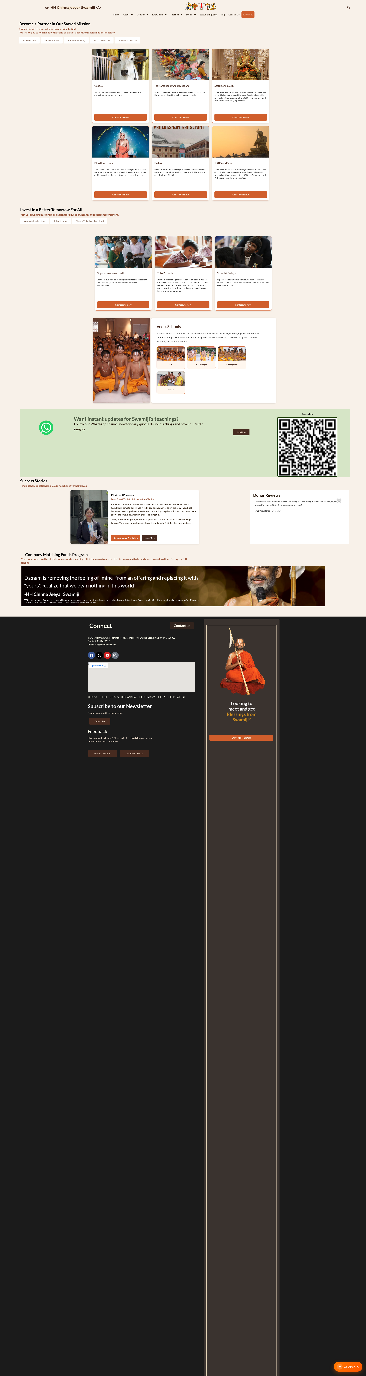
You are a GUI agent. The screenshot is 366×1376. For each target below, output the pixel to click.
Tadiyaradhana (52, 40)
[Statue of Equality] (240, 64)
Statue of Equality (208, 14)
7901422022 (103, 641)
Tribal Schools (60, 220)
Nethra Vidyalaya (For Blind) (90, 220)
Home (116, 14)
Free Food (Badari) (128, 40)
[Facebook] (91, 655)
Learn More (150, 538)
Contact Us (234, 14)
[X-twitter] (99, 655)
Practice (175, 14)
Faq (223, 14)
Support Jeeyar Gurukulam (126, 538)
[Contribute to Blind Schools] (243, 252)
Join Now (241, 432)
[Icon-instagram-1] (115, 655)
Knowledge (157, 14)
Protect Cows (29, 40)
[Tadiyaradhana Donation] (180, 64)
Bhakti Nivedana (102, 40)
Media (189, 14)
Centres (141, 14)
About (126, 14)
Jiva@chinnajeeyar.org (105, 644)
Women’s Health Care (34, 220)
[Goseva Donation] (120, 64)
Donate (248, 14)
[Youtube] (107, 655)
